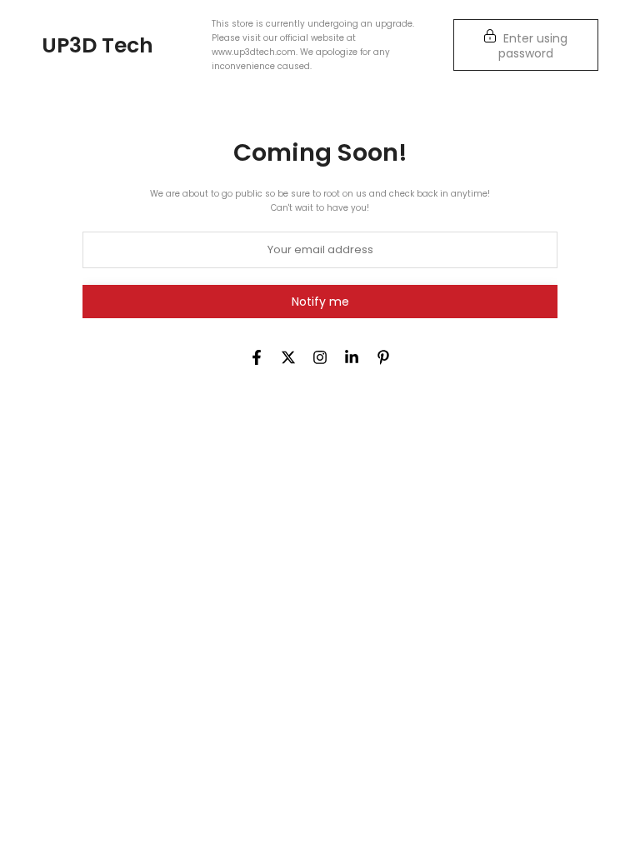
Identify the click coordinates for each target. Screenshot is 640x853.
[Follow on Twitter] (288, 357)
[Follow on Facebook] (256, 357)
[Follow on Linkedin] (351, 357)
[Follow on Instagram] (320, 357)
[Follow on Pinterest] (383, 357)
